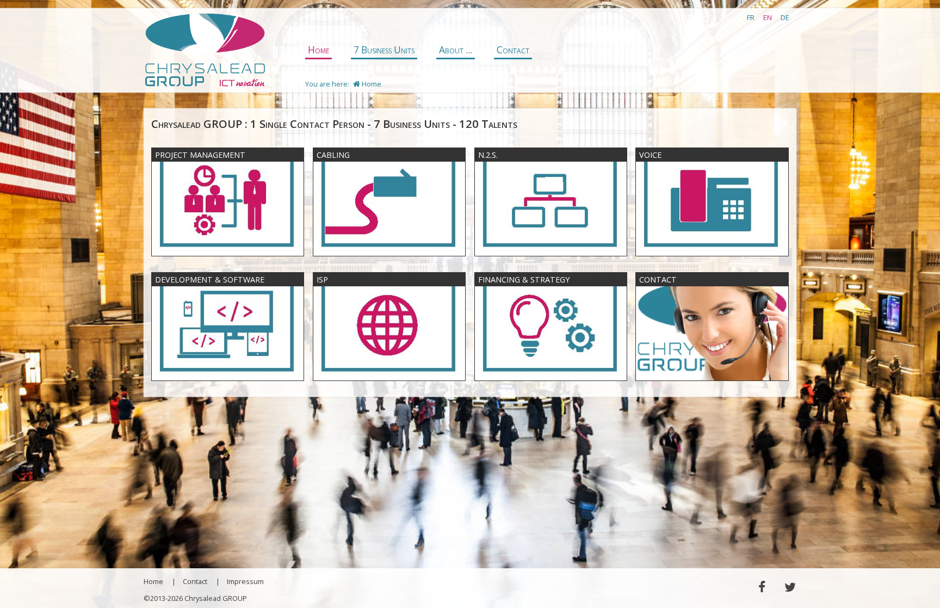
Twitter (790, 587)
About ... (455, 50)
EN (767, 17)
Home (318, 50)
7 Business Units (384, 50)
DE (785, 17)
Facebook (761, 587)
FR (751, 17)
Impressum (245, 581)
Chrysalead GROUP (205, 51)
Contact (513, 50)
